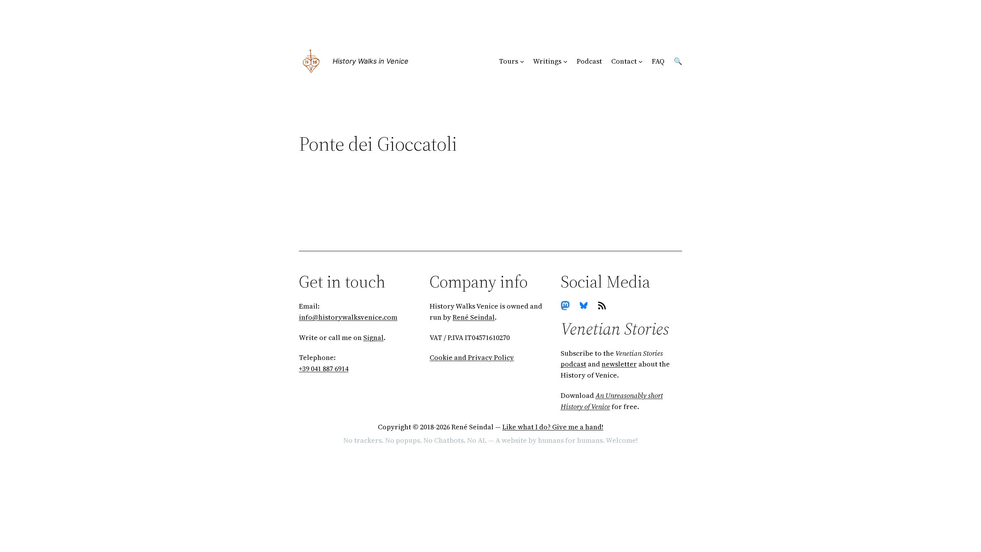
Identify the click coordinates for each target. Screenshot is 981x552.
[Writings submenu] (565, 61)
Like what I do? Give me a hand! (553, 427)
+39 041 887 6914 (323, 368)
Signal (373, 337)
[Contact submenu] (640, 61)
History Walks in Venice (370, 61)
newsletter (619, 364)
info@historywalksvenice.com (348, 317)
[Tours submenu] (522, 61)
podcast (573, 364)
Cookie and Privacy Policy (472, 357)
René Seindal (474, 317)
